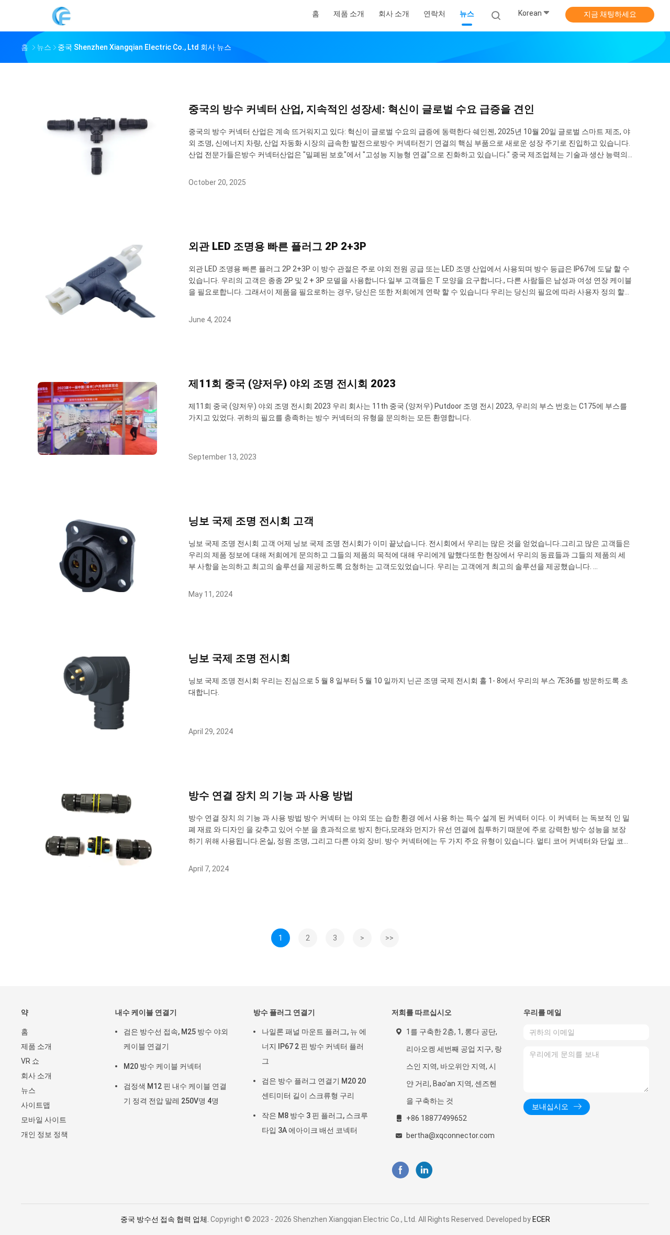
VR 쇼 (30, 1061)
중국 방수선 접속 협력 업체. (165, 1219)
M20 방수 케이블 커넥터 (163, 1066)
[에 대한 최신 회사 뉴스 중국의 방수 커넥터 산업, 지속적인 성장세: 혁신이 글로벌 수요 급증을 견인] (97, 177)
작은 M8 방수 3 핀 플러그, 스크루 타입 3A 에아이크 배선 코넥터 (315, 1122)
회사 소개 (36, 1076)
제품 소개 (36, 1046)
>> (389, 938)
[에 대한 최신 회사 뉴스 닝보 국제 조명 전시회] (97, 726)
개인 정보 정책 (44, 1134)
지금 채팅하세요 (610, 14)
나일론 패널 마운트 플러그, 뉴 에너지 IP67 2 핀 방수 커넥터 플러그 (314, 1046)
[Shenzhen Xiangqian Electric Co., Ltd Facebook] (400, 1170)
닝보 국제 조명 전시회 (239, 658)
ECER (541, 1219)
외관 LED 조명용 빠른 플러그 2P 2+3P (277, 246)
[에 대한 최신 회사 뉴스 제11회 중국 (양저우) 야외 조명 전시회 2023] (97, 452)
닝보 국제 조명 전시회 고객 (251, 521)
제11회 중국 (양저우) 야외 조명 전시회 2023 (292, 383)
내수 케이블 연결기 (146, 1012)
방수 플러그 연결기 (284, 1012)
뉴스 (28, 1090)
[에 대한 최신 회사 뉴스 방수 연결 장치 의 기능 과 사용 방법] (97, 864)
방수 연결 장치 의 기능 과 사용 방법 (270, 795)
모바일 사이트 (43, 1120)
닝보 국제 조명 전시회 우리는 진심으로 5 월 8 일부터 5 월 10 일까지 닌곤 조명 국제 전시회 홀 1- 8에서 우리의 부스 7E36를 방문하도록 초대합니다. (408, 686)
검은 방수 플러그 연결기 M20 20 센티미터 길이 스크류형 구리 (314, 1088)
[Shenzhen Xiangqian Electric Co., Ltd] (62, 15)
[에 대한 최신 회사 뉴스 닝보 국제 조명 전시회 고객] (97, 589)
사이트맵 (35, 1105)
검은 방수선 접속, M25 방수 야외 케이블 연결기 (176, 1039)
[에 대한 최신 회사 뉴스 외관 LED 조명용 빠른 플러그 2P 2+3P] (97, 315)
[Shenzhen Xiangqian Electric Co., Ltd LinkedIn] (424, 1170)
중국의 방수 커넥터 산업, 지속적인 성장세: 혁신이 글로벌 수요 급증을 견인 (361, 109)
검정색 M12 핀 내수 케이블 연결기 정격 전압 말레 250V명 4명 (175, 1093)
